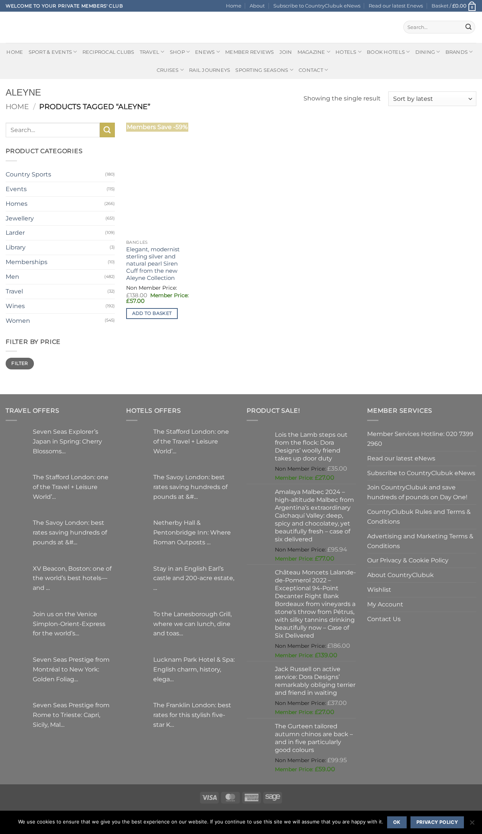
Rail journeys (209, 70)
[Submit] (468, 27)
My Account (385, 604)
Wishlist (379, 589)
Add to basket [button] (152, 313)
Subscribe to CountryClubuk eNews (316, 6)
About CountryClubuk (400, 575)
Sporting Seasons (261, 70)
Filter (19, 363)
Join (285, 52)
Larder (15, 232)
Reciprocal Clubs (108, 52)
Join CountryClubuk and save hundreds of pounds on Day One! (417, 492)
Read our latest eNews (401, 458)
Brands (456, 52)
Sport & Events (50, 52)
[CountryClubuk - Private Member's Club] (37, 27)
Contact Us (384, 619)
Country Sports (28, 174)
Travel (150, 52)
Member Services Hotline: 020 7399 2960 (420, 438)
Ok (397, 822)
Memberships (26, 262)
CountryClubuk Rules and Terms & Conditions (419, 516)
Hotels (346, 52)
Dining (425, 52)
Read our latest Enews (396, 6)
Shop (177, 52)
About (257, 6)
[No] (471, 825)
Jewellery (20, 218)
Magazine (311, 52)
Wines (15, 306)
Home (233, 6)
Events (16, 189)
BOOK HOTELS (386, 52)
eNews (205, 52)
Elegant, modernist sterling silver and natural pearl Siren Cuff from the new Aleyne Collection (153, 263)
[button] (454, 6)
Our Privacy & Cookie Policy (407, 560)
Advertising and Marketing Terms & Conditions (420, 541)
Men (12, 276)
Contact (311, 70)
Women (18, 320)
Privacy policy (437, 822)
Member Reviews (249, 52)
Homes (16, 203)
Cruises (168, 70)
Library (16, 247)
